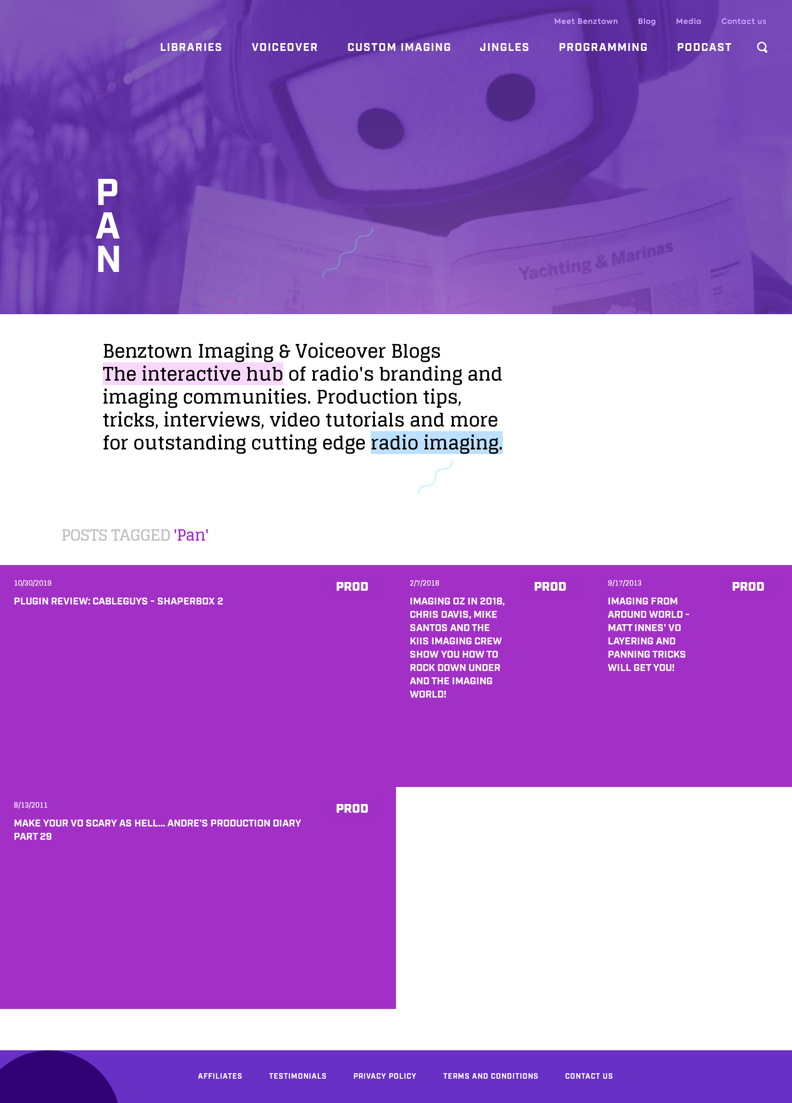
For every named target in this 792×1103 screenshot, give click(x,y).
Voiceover (285, 47)
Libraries (191, 47)
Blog (647, 21)
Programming (603, 47)
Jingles (505, 47)
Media (689, 21)
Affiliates (220, 1076)
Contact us (744, 21)
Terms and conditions (491, 1076)
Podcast (704, 47)
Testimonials (298, 1076)
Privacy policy (385, 1076)
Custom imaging (399, 47)
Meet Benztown (586, 21)
